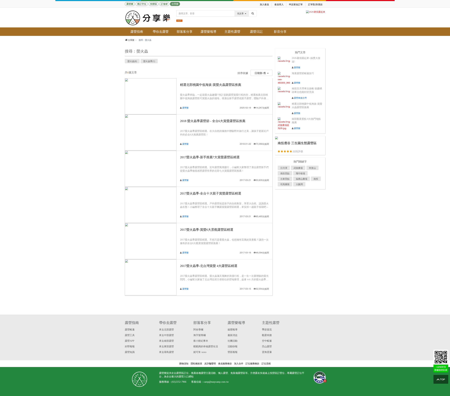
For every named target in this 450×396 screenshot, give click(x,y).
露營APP (129, 341)
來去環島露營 (166, 352)
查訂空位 (141, 4)
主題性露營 (232, 31)
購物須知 (183, 363)
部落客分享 (184, 31)
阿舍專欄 (198, 329)
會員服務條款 (225, 363)
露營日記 (256, 31)
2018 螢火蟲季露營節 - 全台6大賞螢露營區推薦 (212, 121)
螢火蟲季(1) (149, 61)
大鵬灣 (299, 184)
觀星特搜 (267, 335)
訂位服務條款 (252, 363)
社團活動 (232, 341)
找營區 (153, 4)
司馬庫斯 (285, 184)
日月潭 (283, 168)
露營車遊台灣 (300, 97)
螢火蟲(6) (132, 61)
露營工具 (130, 335)
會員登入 (279, 4)
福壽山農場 (301, 178)
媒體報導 (232, 329)
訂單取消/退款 (315, 4)
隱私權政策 (196, 363)
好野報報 (130, 346)
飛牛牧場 (300, 173)
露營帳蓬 (130, 329)
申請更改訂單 (296, 4)
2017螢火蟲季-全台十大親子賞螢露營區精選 (210, 193)
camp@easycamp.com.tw (216, 382)
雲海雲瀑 (267, 352)
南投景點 (285, 173)
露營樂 (129, 4)
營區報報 (232, 352)
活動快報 (232, 346)
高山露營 (267, 346)
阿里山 (312, 168)
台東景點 (285, 178)
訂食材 (164, 4)
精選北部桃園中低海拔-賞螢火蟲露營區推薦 (210, 85)
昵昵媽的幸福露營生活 (205, 346)
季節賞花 (267, 329)
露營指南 (136, 31)
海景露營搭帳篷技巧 (303, 73)
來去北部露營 (166, 329)
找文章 (240, 13)
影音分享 (280, 31)
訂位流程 (266, 363)
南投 (316, 178)
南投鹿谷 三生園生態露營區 (297, 143)
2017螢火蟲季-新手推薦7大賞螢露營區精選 (210, 157)
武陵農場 (298, 168)
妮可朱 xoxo (199, 352)
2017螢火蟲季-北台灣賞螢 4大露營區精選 (208, 266)
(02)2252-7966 (178, 382)
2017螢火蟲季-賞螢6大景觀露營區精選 (206, 229)
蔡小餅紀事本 (200, 341)
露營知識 (130, 352)
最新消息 (232, 335)
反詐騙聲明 (210, 363)
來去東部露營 (166, 346)
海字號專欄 (199, 335)
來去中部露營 (166, 335)
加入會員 (264, 4)
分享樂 (175, 4)
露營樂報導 (208, 31)
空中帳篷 (267, 341)
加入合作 (238, 363)
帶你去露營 (161, 31)
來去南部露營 (166, 341)
